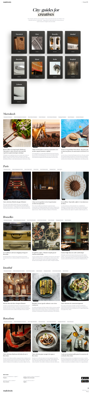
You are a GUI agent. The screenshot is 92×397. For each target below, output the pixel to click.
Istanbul (72, 34)
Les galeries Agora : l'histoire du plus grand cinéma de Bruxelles (44, 253)
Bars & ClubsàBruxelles (31, 220)
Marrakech (19, 34)
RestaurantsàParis (7, 169)
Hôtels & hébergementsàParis (17, 169)
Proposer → (5, 377)
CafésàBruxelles (51, 220)
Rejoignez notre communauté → (29, 377)
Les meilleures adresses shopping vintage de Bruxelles (15, 253)
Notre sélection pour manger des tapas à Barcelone (43, 355)
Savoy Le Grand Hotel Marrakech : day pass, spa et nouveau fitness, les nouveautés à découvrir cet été (75, 151)
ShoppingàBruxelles (59, 220)
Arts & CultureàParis (44, 169)
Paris (37, 34)
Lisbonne (19, 84)
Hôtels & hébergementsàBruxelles (19, 220)
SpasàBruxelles (68, 220)
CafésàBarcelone (42, 321)
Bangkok (73, 59)
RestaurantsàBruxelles (8, 220)
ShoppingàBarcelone (61, 321)
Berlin (55, 59)
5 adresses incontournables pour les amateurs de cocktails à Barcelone (74, 355)
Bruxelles (55, 34)
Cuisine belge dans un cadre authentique (72, 252)
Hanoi (37, 59)
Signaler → (25, 381)
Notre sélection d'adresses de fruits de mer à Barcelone (15, 355)
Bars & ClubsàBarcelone (32, 321)
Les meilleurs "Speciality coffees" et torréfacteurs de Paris (74, 202)
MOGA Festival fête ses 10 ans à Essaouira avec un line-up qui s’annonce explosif (45, 150)
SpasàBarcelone (70, 321)
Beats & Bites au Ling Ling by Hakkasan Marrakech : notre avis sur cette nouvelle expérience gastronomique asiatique (14, 151)
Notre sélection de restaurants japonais (72, 303)
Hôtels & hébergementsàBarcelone (20, 321)
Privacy (87, 391)
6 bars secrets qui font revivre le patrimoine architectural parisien (44, 202)
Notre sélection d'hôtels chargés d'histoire (14, 202)
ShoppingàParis (52, 169)
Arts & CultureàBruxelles (42, 220)
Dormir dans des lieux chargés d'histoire (14, 303)
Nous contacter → (6, 381)
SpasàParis (60, 169)
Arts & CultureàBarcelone (51, 321)
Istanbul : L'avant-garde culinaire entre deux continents (44, 304)
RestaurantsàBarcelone (8, 321)
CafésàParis (36, 169)
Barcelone (19, 59)
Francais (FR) (85, 2)
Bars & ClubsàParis (28, 169)
